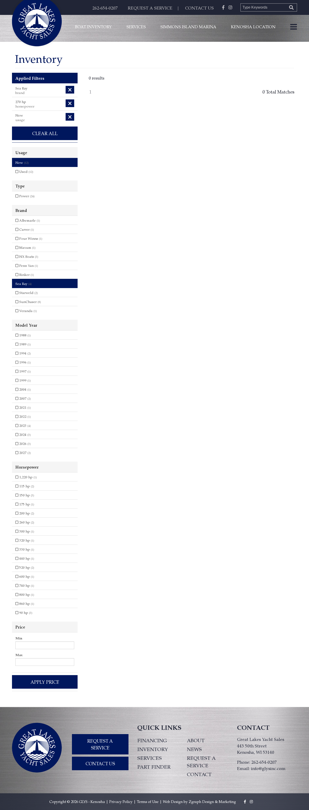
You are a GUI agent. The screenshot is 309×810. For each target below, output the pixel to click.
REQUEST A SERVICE (150, 8)
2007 (24, 398)
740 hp (26, 585)
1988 (24, 335)
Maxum (27, 247)
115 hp (26, 486)
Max (19, 655)
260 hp (26, 522)
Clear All (45, 133)
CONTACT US (199, 8)
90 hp (25, 612)
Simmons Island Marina (188, 26)
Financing (152, 740)
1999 (24, 380)
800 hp (26, 594)
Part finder (154, 766)
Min (18, 638)
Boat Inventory (93, 26)
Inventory (152, 749)
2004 (24, 389)
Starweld (28, 292)
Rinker (26, 274)
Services (136, 26)
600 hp (26, 576)
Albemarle (29, 220)
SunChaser (29, 301)
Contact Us (100, 763)
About (195, 740)
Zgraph (195, 801)
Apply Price (45, 682)
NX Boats (28, 256)
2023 (24, 425)
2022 (24, 416)
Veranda (27, 310)
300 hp (26, 531)
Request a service (201, 761)
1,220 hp (27, 477)
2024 (24, 434)
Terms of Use (148, 801)
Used (25, 171)
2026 (24, 443)
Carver (26, 229)
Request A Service (100, 744)
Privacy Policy (121, 801)
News (194, 749)
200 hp (26, 513)
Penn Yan (28, 265)
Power (26, 196)
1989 (24, 344)
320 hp (26, 540)
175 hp (26, 504)
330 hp (26, 549)
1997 (24, 371)
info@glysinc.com (268, 768)
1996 (24, 362)
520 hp (26, 567)
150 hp (26, 495)
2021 (24, 407)
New (22, 162)
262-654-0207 (105, 8)
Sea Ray (23, 283)
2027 (24, 452)
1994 (24, 353)
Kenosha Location (253, 26)
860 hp (26, 603)
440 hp (26, 558)
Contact (199, 774)
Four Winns (30, 238)
